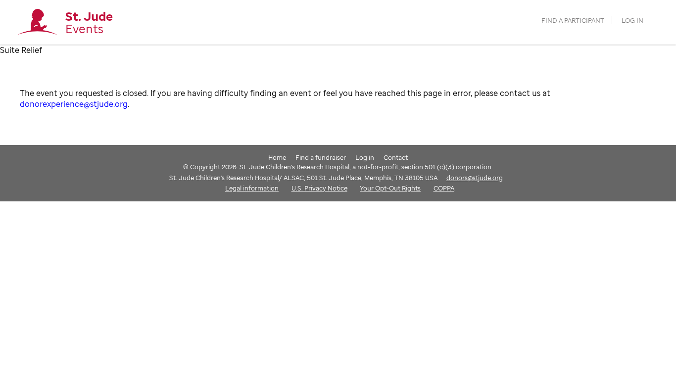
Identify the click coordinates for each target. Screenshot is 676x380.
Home (277, 157)
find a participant (572, 20)
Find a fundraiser (320, 157)
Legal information (252, 188)
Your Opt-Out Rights (390, 188)
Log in (632, 20)
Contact (396, 157)
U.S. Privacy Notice (319, 188)
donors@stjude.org (474, 177)
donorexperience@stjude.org (74, 103)
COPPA (444, 188)
